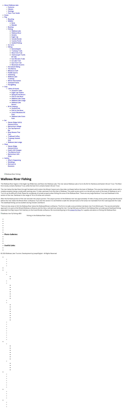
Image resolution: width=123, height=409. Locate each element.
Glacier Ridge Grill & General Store (15, 123)
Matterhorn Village (14, 126)
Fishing (10, 29)
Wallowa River (16, 33)
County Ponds (16, 41)
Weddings (11, 162)
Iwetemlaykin (16, 49)
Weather (7, 248)
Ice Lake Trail (16, 61)
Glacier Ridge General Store (13, 147)
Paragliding (12, 85)
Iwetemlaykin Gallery (12, 243)
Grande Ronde (17, 39)
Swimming (11, 75)
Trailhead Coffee (14, 136)
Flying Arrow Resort (18, 95)
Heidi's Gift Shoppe (14, 150)
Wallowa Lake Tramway (12, 78)
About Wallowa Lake (11, 5)
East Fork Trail (16, 63)
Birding (7, 230)
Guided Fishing (17, 43)
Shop (6, 144)
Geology (11, 11)
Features (11, 7)
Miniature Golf (13, 71)
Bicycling (11, 19)
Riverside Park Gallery (13, 237)
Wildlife (10, 21)
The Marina (12, 69)
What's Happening (14, 160)
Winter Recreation (14, 81)
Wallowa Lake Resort (16, 103)
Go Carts (11, 45)
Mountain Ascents (18, 65)
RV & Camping (13, 106)
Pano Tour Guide (14, 13)
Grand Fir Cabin (17, 91)
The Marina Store (14, 152)
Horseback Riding (14, 67)
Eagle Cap (15, 37)
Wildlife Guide (9, 232)
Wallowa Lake (16, 31)
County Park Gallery (12, 239)
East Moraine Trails (18, 59)
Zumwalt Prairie (13, 83)
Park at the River (17, 97)
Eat (5, 120)
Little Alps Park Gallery (13, 241)
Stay (5, 87)
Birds (13, 23)
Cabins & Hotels (13, 89)
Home (6, 15)
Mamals (14, 25)
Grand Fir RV (16, 108)
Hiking (10, 47)
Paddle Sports (13, 73)
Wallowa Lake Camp (18, 99)
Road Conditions (10, 250)
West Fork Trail (17, 53)
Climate (10, 9)
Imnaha (14, 35)
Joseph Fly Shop (75, 210)
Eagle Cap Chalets (18, 93)
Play (5, 17)
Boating (10, 27)
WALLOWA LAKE (6, 2)
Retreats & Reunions (12, 165)
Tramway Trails (17, 51)
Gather (6, 158)
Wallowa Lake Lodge (19, 101)
